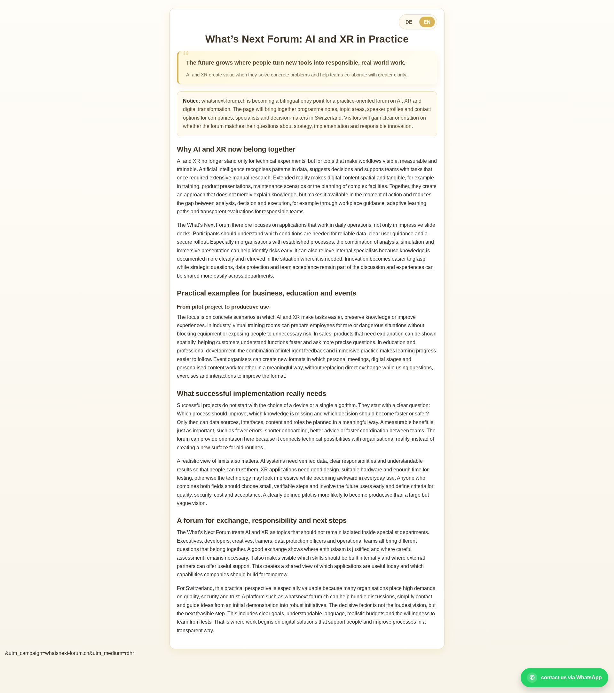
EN (427, 22)
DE (408, 22)
